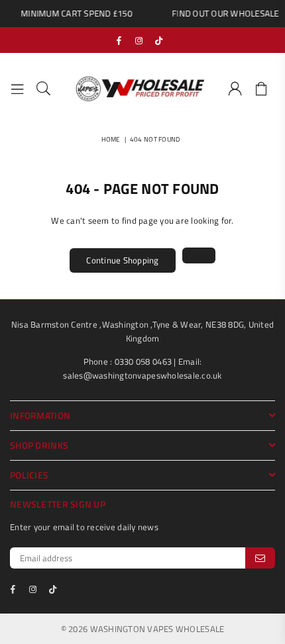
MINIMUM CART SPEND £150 (73, 13)
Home (111, 139)
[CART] (262, 89)
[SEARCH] (43, 89)
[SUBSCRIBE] (260, 558)
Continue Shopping (122, 260)
